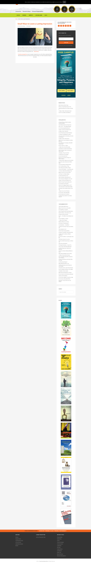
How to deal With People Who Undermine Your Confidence (65, 257)
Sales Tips (59, 552)
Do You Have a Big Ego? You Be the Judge (66, 277)
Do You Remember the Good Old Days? (65, 132)
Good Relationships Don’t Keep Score (65, 124)
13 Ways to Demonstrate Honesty (64, 255)
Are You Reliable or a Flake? (63, 218)
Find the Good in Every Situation (64, 230)
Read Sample (70, 90)
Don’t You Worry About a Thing (64, 166)
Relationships (59, 537)
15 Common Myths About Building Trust (65, 170)
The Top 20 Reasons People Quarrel (65, 164)
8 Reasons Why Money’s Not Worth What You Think (65, 260)
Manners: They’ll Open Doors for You (65, 106)
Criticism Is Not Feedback (63, 275)
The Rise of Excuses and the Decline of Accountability (65, 266)
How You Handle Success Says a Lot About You (66, 241)
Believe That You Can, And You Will (64, 172)
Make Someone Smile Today (63, 105)
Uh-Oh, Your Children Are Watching (64, 112)
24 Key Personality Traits (40, 537)
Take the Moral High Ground (63, 206)
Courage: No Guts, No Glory (63, 214)
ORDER (69, 95)
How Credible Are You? (62, 229)
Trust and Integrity (60, 542)
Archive (16, 537)
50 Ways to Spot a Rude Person (64, 138)
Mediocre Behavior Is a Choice (64, 221)
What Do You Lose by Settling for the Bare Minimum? (66, 141)
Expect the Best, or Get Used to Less (65, 212)
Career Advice (59, 549)
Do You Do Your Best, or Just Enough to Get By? (66, 237)
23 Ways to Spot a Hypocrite (63, 131)
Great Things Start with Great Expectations (66, 211)
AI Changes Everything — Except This (65, 245)
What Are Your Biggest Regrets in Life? (65, 185)
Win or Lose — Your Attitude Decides (65, 126)
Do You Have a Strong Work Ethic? (64, 278)
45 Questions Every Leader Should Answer (66, 267)
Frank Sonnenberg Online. (43, 561)
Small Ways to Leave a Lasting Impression (35, 24)
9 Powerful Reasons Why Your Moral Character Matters (65, 123)
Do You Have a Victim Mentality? (64, 192)
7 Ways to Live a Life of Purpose (64, 190)
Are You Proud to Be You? (63, 156)
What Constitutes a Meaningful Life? (65, 177)
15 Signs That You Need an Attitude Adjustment (65, 234)
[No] (89, 2)
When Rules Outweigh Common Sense (65, 253)
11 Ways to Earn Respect (63, 220)
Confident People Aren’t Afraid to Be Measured (65, 249)
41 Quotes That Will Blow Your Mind (65, 134)
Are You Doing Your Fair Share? (64, 194)
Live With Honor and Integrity (63, 154)
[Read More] (36, 51)
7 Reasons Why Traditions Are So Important (66, 160)
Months (16, 545)
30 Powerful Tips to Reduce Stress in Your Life (66, 189)
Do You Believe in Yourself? (63, 209)
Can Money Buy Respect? (63, 261)
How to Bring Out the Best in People (65, 167)
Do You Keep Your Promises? (64, 183)
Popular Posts (18, 538)
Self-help (58, 547)
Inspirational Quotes (19, 543)
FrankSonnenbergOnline (22, 54)
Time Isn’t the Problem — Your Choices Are (66, 169)
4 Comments (28, 26)
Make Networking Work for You (64, 263)
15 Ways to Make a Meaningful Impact (65, 110)
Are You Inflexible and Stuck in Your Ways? (66, 269)
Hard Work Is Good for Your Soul (64, 239)
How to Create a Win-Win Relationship (65, 246)
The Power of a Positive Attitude (64, 174)
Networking (59, 538)
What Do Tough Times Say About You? (65, 181)
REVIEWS (64, 95)
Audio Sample (62, 90)
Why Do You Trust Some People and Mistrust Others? (65, 158)
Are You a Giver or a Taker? (63, 145)
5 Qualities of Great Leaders (63, 270)
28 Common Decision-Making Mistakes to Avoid (66, 251)
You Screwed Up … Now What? (64, 224)
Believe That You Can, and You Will (64, 208)
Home (16, 18)
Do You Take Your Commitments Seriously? (66, 274)
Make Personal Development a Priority (65, 272)
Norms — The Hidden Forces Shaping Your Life (66, 216)
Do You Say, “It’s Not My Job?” (64, 223)
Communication (60, 543)
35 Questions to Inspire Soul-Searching (65, 148)
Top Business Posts (19, 540)
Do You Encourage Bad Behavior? (64, 128)
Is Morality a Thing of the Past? (64, 152)
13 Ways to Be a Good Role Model (64, 147)
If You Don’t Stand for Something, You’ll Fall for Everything (66, 136)
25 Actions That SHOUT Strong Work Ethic (66, 232)
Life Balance (59, 550)
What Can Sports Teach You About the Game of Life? (65, 151)
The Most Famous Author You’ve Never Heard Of (65, 196)
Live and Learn (18, 542)
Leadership (59, 545)
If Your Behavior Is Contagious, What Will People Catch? (65, 143)
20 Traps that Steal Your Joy (63, 175)
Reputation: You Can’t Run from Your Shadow (65, 281)
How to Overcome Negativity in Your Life (65, 178)
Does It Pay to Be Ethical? (63, 243)
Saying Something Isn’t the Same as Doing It (66, 109)
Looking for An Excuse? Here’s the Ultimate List (66, 227)
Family (58, 540)
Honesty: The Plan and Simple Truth (65, 129)
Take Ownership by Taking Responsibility (65, 186)
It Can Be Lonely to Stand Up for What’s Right (65, 162)
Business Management (61, 555)
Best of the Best (60, 554)
